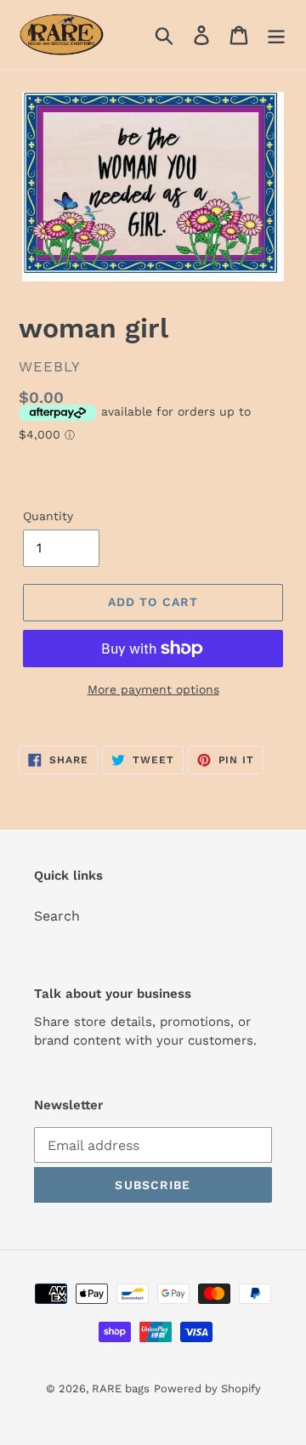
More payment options (153, 689)
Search (57, 916)
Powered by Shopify (207, 1388)
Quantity (48, 516)
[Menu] (276, 34)
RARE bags (121, 1388)
